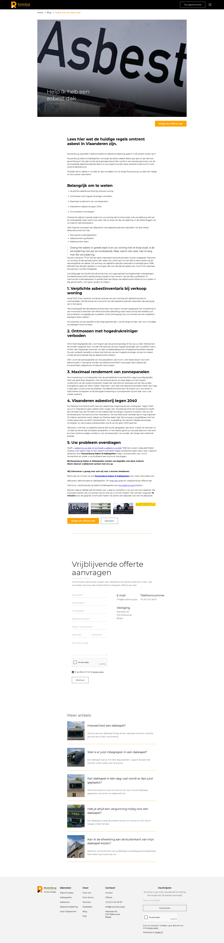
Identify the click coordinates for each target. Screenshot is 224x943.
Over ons (87, 893)
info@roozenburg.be (127, 599)
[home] (20, 5)
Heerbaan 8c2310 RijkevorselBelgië (124, 615)
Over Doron (88, 897)
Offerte (108, 897)
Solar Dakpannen (68, 911)
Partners (87, 902)
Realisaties (87, 907)
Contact (109, 893)
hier (116, 481)
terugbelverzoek (127, 485)
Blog (85, 911)
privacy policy (98, 672)
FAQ (85, 916)
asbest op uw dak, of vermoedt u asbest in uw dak (98, 448)
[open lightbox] (78, 508)
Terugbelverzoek (192, 4)
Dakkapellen (66, 897)
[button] (210, 4)
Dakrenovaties (66, 893)
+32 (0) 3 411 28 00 (148, 599)
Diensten (109, 521)
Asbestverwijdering (69, 907)
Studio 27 (159, 932)
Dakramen (65, 902)
